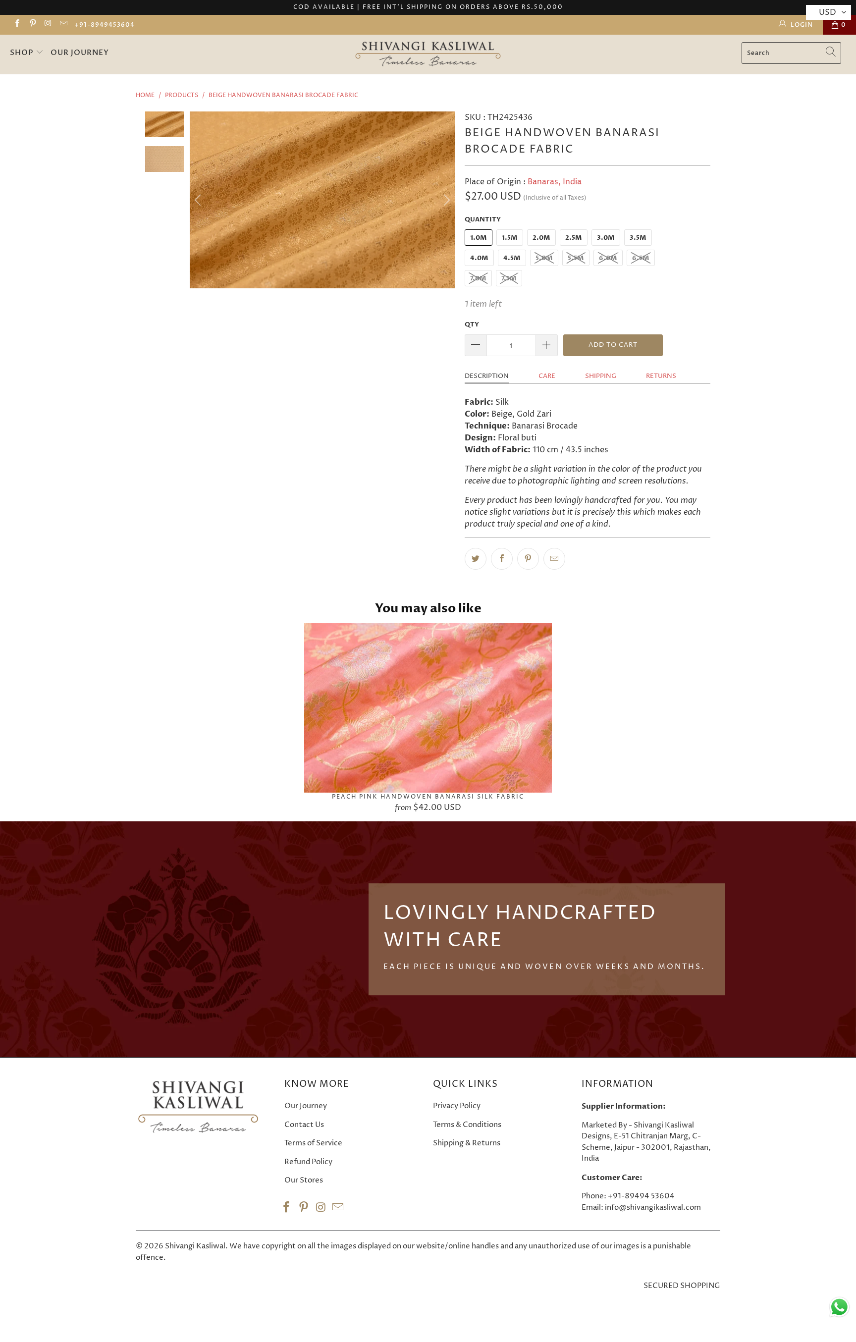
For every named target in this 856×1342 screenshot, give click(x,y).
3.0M (606, 237)
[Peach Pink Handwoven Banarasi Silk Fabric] (428, 708)
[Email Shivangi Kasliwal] (63, 24)
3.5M (638, 237)
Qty (472, 324)
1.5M (510, 237)
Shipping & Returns (466, 1143)
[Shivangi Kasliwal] (428, 54)
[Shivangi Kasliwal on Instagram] (48, 24)
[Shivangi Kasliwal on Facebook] (16, 24)
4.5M (512, 258)
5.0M (544, 258)
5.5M (576, 258)
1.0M (478, 237)
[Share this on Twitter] (475, 559)
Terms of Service (313, 1143)
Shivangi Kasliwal (195, 1246)
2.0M (541, 237)
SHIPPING (600, 376)
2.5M (573, 237)
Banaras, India (555, 181)
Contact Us (304, 1125)
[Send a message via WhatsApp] (839, 1307)
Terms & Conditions (467, 1125)
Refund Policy (308, 1162)
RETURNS (661, 376)
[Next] (445, 199)
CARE (546, 376)
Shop (23, 52)
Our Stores (303, 1180)
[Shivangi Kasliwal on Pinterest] (32, 24)
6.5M (640, 258)
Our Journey (80, 52)
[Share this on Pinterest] (528, 559)
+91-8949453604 (105, 25)
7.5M (509, 278)
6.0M (608, 258)
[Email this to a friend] (554, 559)
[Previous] (199, 199)
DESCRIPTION (487, 376)
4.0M (479, 258)
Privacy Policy (457, 1106)
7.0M (478, 278)
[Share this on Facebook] (502, 559)
